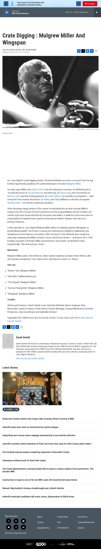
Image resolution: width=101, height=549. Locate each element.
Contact (40, 522)
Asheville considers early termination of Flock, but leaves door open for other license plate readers (46, 443)
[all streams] (97, 12)
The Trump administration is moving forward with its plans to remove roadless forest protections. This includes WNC (48, 470)
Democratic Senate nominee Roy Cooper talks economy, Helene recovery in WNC (38, 418)
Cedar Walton (53, 196)
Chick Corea (65, 193)
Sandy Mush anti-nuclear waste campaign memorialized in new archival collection (38, 435)
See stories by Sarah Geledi (30, 358)
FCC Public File (63, 528)
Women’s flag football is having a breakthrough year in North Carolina (33, 488)
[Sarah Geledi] (8, 341)
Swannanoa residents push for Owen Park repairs (24, 460)
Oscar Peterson (35, 193)
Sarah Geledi (30, 49)
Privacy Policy (63, 517)
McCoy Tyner (13, 196)
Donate (91, 3)
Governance (82, 517)
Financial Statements (86, 522)
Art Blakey (45, 199)
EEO (59, 522)
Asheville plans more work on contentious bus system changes (30, 427)
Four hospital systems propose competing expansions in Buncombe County (35, 452)
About (39, 517)
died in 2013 (38, 189)
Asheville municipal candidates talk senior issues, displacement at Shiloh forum (38, 496)
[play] (7, 12)
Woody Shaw (13, 202)
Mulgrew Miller (74, 183)
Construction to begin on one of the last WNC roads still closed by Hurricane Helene (39, 480)
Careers (81, 528)
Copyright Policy (43, 528)
